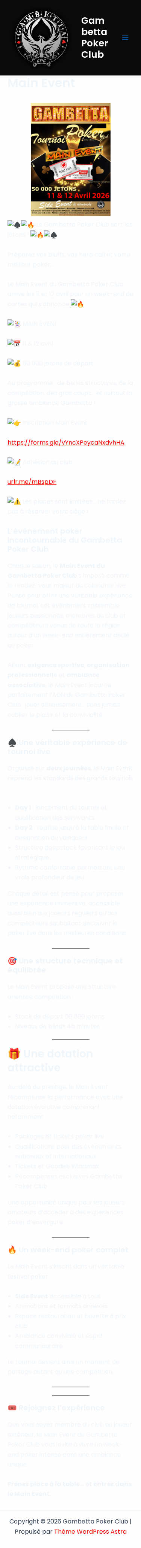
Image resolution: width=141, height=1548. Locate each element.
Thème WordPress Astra (90, 1531)
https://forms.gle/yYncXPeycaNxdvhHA (66, 442)
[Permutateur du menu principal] (125, 37)
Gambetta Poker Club (94, 37)
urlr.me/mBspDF (32, 481)
